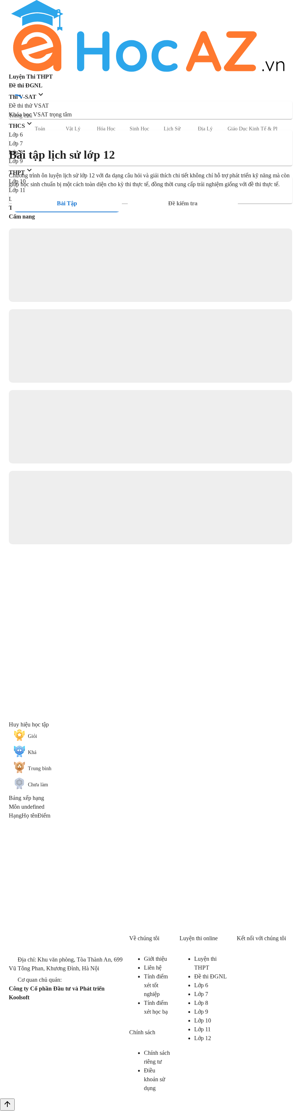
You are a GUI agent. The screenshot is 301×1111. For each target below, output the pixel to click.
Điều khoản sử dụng (154, 1079)
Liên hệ (153, 967)
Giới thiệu (155, 959)
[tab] (67, 203)
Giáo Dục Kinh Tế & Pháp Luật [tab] (261, 128)
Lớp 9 (201, 1012)
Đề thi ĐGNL (210, 976)
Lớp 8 (201, 1003)
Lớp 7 (201, 994)
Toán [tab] (40, 128)
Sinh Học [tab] (139, 128)
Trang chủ (20, 115)
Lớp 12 (202, 1038)
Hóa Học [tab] (106, 128)
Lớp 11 (202, 1029)
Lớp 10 (202, 1020)
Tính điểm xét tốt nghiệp (156, 985)
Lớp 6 (201, 985)
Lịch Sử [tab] (172, 128)
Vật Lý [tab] (73, 128)
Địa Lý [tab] (205, 128)
